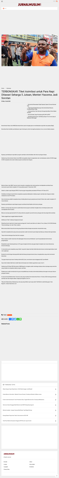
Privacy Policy (6, 469)
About (30, 461)
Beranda (5, 461)
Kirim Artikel (32, 464)
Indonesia (9, 88)
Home (2, 88)
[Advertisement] (29, 22)
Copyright (6, 466)
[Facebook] (2, 1)
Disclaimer (31, 466)
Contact (5, 464)
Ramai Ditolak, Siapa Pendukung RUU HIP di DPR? (39, 114)
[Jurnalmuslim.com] (29, 5)
